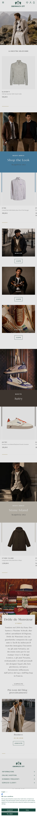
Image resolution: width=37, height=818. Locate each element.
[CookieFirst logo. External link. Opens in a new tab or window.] (2, 794)
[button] (4, 792)
